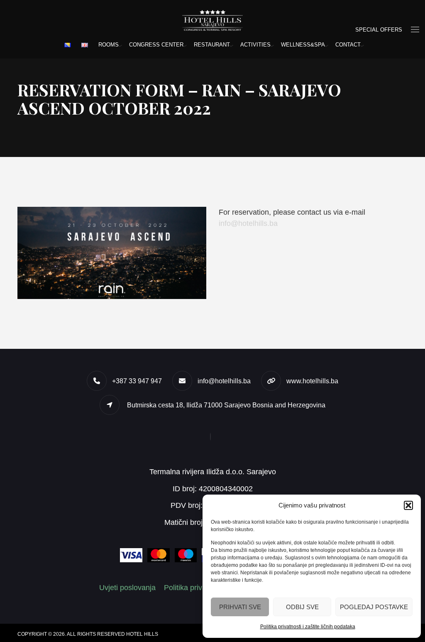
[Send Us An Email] (212, 436)
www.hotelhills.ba (312, 381)
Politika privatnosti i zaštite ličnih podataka (307, 627)
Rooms (108, 45)
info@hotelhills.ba (248, 223)
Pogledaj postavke (374, 606)
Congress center (156, 45)
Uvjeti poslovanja (127, 587)
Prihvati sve (240, 606)
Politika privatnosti (194, 587)
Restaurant (212, 45)
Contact (348, 45)
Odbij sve (302, 606)
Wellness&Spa (303, 45)
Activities (255, 45)
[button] (408, 505)
